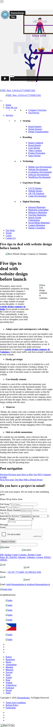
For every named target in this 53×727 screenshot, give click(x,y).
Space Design (34, 155)
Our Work (10, 230)
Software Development (38, 174)
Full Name (5, 504)
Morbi (8, 662)
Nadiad (9, 682)
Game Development (37, 196)
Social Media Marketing (39, 222)
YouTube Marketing (37, 215)
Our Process (33, 112)
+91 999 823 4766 (32, 572)
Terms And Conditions (16, 702)
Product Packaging (36, 153)
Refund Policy (12, 705)
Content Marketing (36, 225)
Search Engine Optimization (34, 218)
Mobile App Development (40, 167)
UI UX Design (35, 188)
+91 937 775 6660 (15, 572)
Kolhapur (10, 687)
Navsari (9, 672)
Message (4, 524)
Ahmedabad (11, 664)
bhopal (9, 690)
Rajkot (9, 657)
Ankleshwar (11, 685)
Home (8, 105)
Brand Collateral (35, 143)
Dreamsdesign (23, 697)
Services (9, 115)
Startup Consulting (36, 228)
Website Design (35, 191)
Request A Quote (8, 542)
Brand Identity (34, 145)
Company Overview (37, 110)
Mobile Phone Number (10, 510)
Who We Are (11, 107)
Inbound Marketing (37, 207)
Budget (4, 519)
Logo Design (34, 148)
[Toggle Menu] (1, 100)
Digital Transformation (38, 131)
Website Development (38, 169)
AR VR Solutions (36, 193)
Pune (8, 680)
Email (3, 507)
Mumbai (9, 667)
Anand (9, 677)
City (3, 513)
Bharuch (9, 669)
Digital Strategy (35, 129)
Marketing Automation (38, 210)
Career (9, 235)
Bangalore (10, 659)
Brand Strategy (35, 126)
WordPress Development (39, 177)
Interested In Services (10, 516)
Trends (9, 233)
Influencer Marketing (37, 212)
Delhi (8, 693)
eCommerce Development (40, 172)
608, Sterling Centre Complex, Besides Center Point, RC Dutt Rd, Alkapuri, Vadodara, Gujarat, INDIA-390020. (25, 557)
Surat (8, 675)
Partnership (11, 707)
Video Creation (35, 150)
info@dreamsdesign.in (16, 584)
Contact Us (11, 238)
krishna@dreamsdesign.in (38, 584)
